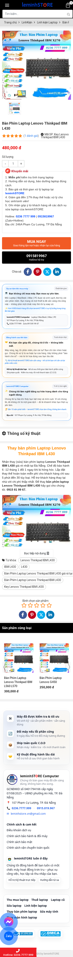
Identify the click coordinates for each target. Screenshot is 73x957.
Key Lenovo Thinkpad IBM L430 (24, 586)
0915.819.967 (46, 808)
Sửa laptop (14, 906)
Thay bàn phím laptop (22, 911)
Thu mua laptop (18, 900)
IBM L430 (10, 566)
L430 (24, 566)
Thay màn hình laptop (22, 917)
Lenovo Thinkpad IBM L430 (37, 560)
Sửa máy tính (49, 911)
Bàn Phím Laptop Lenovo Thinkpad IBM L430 (32, 580)
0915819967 (36, 257)
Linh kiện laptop (35, 906)
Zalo (9, 936)
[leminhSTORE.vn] (37, 4)
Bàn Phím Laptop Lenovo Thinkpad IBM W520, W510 (54, 682)
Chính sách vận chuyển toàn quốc (28, 848)
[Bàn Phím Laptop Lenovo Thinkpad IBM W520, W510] (54, 656)
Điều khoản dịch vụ (19, 830)
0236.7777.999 (21, 808)
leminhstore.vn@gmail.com (28, 814)
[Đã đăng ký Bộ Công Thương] (22, 934)
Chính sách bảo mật (19, 842)
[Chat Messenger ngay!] (9, 921)
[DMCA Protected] (50, 934)
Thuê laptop (39, 900)
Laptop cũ (58, 900)
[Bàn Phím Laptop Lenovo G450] (18, 656)
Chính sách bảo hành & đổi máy (27, 836)
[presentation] (4, 667)
